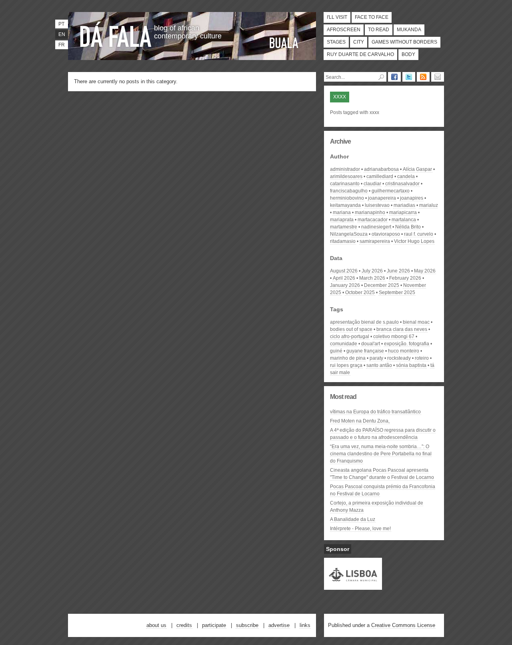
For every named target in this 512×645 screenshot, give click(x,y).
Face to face (371, 17)
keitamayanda (345, 205)
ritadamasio (343, 241)
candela (406, 176)
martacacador (373, 219)
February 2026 (405, 278)
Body (408, 54)
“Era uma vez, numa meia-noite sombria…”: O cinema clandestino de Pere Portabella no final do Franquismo (381, 454)
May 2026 (425, 271)
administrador (345, 169)
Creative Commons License (403, 625)
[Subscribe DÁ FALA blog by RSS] (423, 77)
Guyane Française (365, 351)
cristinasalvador (402, 183)
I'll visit (337, 17)
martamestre (343, 227)
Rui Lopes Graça (346, 365)
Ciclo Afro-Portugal (349, 336)
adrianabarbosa (381, 169)
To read (378, 29)
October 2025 (360, 292)
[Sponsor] (353, 586)
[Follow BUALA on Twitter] (408, 77)
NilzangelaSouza (349, 234)
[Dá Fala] (116, 34)
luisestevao (377, 205)
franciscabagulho (349, 191)
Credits (184, 625)
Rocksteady (399, 358)
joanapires (411, 198)
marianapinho (370, 212)
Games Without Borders (404, 42)
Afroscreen (343, 29)
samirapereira (375, 241)
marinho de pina (348, 358)
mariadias (404, 205)
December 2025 (381, 285)
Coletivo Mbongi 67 (393, 336)
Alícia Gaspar (417, 169)
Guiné (336, 351)
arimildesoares (346, 176)
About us (156, 625)
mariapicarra (403, 212)
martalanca (404, 219)
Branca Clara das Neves (401, 329)
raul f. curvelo (418, 234)
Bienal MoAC (416, 322)
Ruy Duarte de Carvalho (360, 54)
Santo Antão (379, 365)
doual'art (370, 344)
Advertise (279, 625)
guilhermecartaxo (391, 191)
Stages (336, 42)
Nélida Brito (408, 227)
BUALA (284, 43)
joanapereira (382, 198)
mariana (342, 212)
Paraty (376, 358)
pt (61, 24)
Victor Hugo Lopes (414, 241)
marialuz (428, 205)
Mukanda (409, 29)
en (61, 34)
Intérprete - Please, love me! (360, 528)
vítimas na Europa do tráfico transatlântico (375, 412)
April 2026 (344, 278)
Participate (214, 625)
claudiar (372, 183)
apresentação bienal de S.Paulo (364, 322)
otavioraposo (386, 234)
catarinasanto (345, 183)
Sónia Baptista (411, 365)
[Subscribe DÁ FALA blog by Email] (437, 77)
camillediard (379, 176)
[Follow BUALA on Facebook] (394, 77)
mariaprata (342, 219)
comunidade (343, 344)
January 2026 (345, 285)
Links (305, 625)
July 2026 (372, 271)
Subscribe (247, 625)
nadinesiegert (376, 227)
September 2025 (397, 292)
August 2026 (344, 271)
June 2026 (398, 271)
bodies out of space (351, 329)
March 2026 (372, 278)
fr (61, 45)
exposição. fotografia (406, 344)
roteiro (422, 358)
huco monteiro (403, 351)
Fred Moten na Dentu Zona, (360, 421)
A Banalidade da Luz (352, 519)
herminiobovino (347, 198)
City (358, 42)
